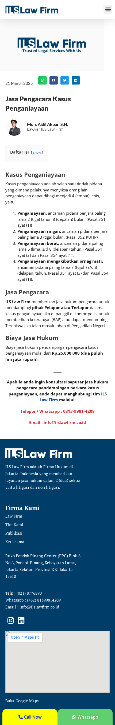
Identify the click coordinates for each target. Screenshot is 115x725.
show (37, 152)
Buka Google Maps (22, 700)
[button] (107, 9)
